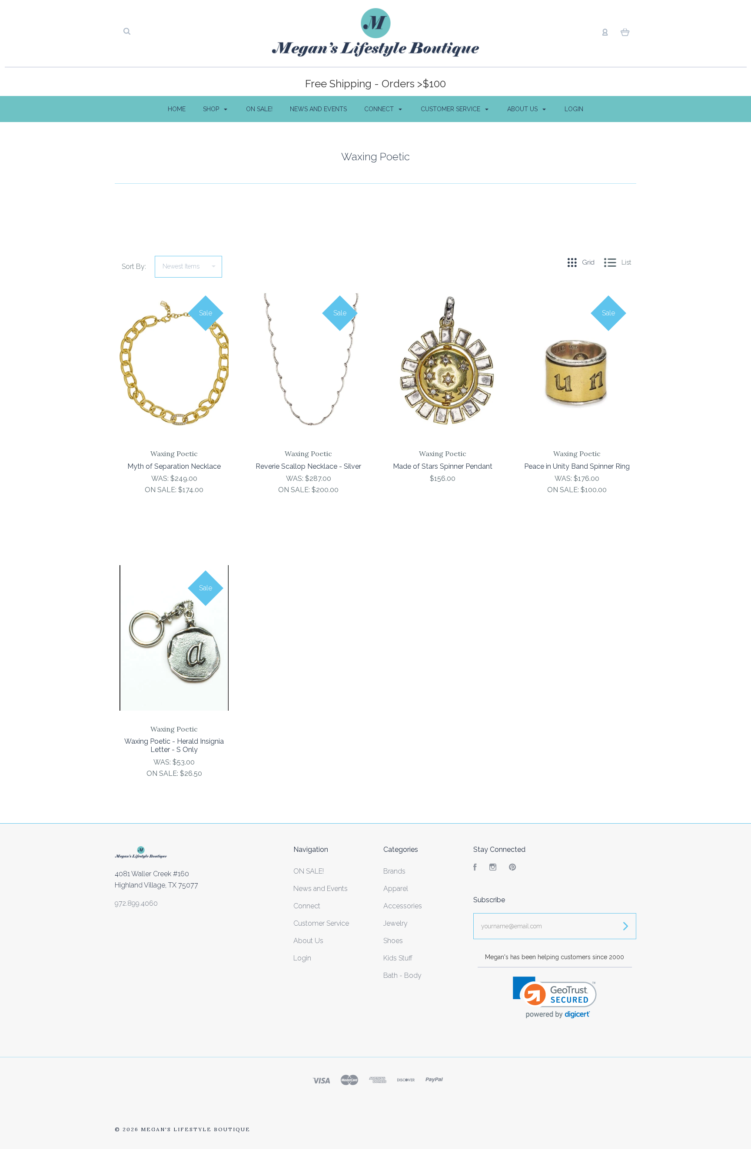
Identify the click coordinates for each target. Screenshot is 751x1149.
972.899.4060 (136, 903)
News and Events (318, 109)
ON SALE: (161, 490)
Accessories (402, 906)
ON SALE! (259, 109)
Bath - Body (402, 975)
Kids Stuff (397, 958)
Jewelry (395, 923)
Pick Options (577, 513)
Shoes (393, 941)
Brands (394, 871)
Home (177, 109)
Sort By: (134, 266)
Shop (212, 109)
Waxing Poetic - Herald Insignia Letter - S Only (174, 745)
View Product (174, 381)
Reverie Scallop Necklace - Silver (308, 466)
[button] (554, 998)
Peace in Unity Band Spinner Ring (577, 466)
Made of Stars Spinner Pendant (442, 466)
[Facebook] (475, 868)
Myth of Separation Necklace (174, 466)
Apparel (395, 888)
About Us (523, 109)
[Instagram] (492, 868)
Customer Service (451, 109)
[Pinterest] (512, 868)
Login (574, 109)
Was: (160, 478)
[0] (625, 31)
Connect (379, 109)
